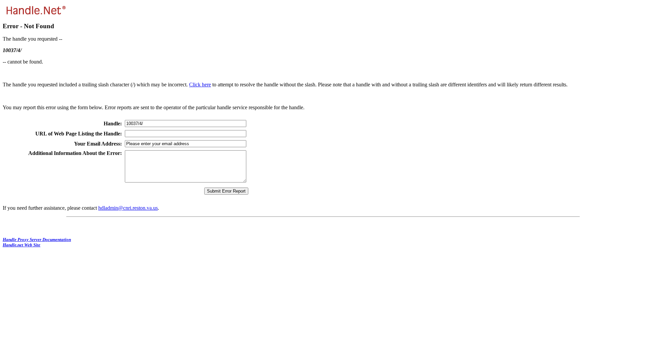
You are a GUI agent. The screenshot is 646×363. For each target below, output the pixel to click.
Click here (200, 84)
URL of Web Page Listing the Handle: (78, 133)
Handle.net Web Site (21, 244)
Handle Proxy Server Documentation (37, 239)
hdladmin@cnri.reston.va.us (128, 208)
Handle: (113, 123)
